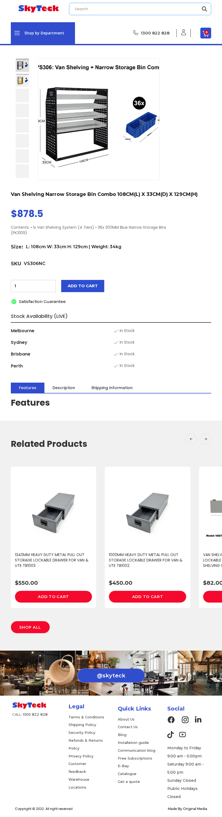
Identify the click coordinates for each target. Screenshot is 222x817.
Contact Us (128, 727)
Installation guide (133, 742)
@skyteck (111, 675)
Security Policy (81, 732)
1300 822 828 (155, 32)
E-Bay (123, 766)
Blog (122, 734)
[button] (43, 33)
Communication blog (136, 750)
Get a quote (129, 781)
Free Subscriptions (135, 758)
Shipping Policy (82, 724)
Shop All (30, 627)
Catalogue (127, 773)
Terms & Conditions (86, 717)
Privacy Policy (80, 756)
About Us (126, 719)
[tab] (27, 388)
